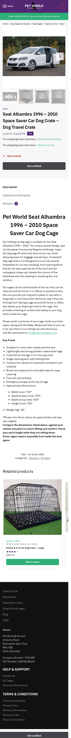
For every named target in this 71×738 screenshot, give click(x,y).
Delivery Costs (46, 145)
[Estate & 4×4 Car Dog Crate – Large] (32, 507)
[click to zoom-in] (34, 56)
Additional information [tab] (17, 195)
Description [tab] (10, 187)
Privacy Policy (10, 705)
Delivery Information (50, 139)
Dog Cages (38, 23)
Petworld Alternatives (15, 685)
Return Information (14, 719)
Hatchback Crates (13, 602)
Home (6, 23)
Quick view (13, 541)
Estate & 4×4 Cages (14, 608)
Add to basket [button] (32, 562)
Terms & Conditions (14, 700)
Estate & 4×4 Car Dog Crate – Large (25, 547)
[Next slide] (60, 56)
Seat (62, 23)
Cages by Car (51, 23)
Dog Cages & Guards (20, 23)
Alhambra (34, 458)
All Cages (45, 458)
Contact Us (9, 675)
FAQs (6, 620)
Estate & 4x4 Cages (16, 544)
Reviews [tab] (10, 203)
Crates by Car (10, 591)
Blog (5, 614)
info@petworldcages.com (42, 332)
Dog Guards (9, 597)
